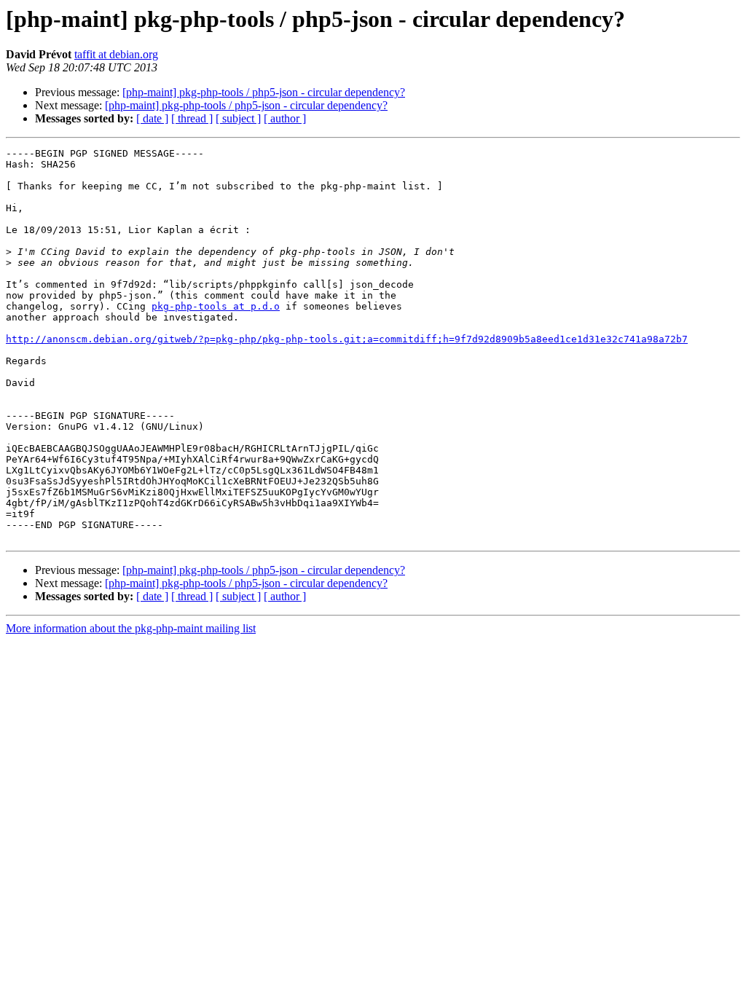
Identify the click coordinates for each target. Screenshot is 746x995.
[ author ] (285, 118)
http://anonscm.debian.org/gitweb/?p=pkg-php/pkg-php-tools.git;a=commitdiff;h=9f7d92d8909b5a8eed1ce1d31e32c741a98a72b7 (347, 339)
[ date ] (152, 118)
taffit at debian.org (116, 54)
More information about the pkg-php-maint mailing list (131, 628)
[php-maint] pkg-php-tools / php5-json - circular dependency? (263, 92)
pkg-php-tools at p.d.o (216, 306)
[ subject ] (238, 118)
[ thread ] (192, 118)
